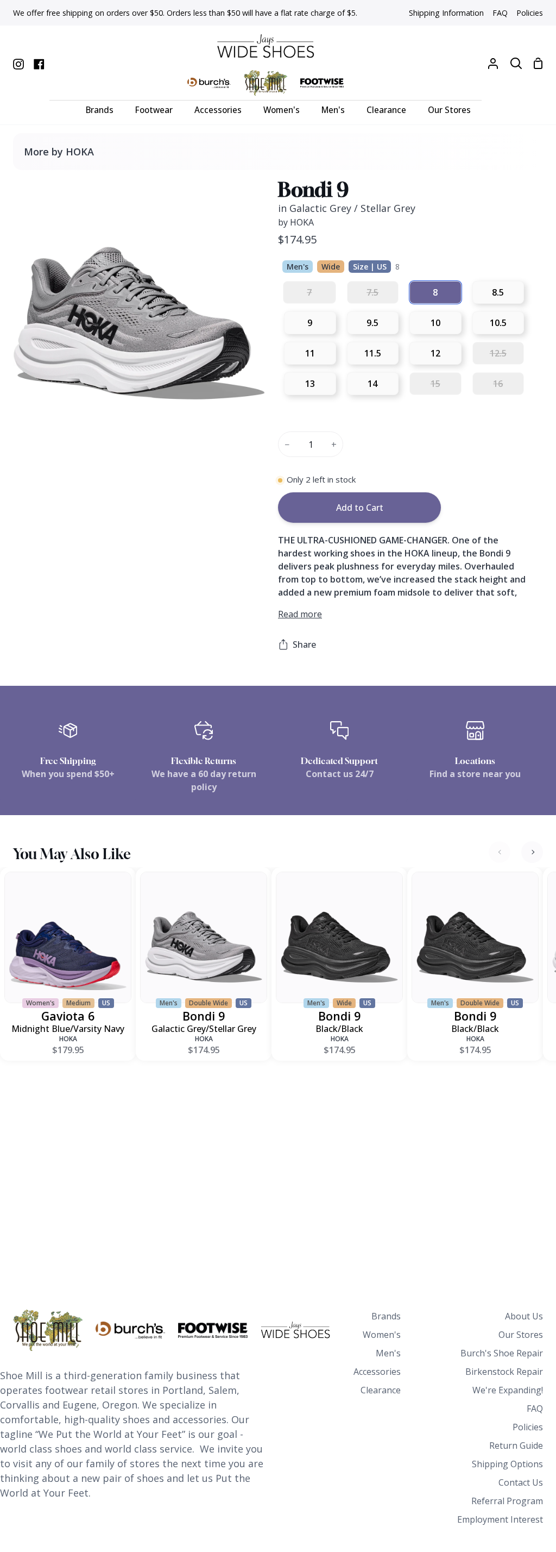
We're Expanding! (507, 1390)
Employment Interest (500, 1519)
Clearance (381, 1390)
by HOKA (296, 222)
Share (304, 644)
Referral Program (507, 1501)
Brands (386, 1316)
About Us (524, 1316)
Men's (388, 1353)
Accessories (377, 1372)
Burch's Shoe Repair (501, 1353)
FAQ (535, 1409)
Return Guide (516, 1445)
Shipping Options (507, 1464)
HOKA (68, 1038)
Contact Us (520, 1482)
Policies (528, 1427)
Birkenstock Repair (504, 1372)
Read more (300, 614)
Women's (382, 1335)
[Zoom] (34, 410)
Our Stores (520, 1335)
